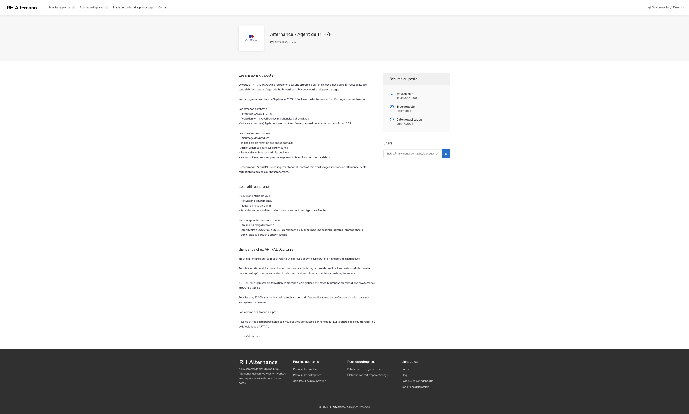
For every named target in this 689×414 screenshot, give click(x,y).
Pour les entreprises (91, 7)
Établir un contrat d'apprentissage (133, 7)
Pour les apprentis (60, 7)
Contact (163, 7)
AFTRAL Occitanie (285, 42)
